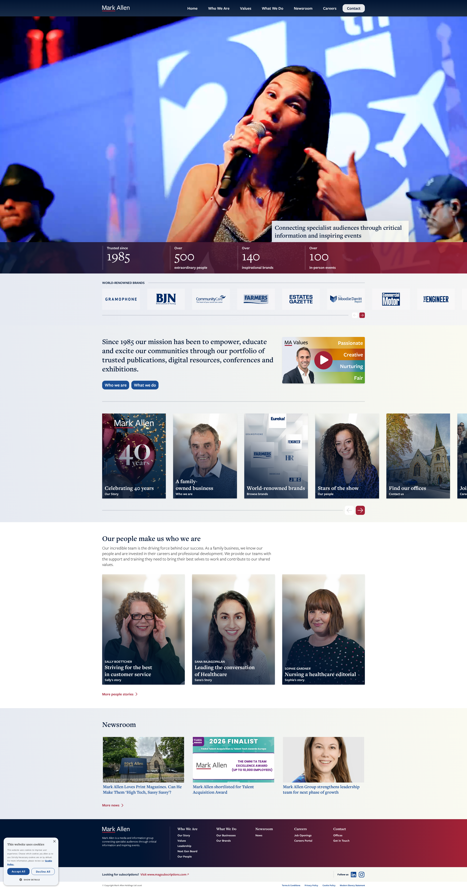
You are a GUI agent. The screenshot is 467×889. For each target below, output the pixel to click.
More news (110, 805)
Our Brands (223, 840)
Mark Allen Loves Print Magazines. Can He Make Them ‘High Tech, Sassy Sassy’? (142, 789)
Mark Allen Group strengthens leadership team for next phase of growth (321, 789)
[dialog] (31, 861)
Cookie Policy (329, 885)
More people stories (118, 694)
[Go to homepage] (116, 8)
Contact (353, 8)
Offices (337, 835)
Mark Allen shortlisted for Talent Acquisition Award (223, 789)
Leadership (184, 846)
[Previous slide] (355, 315)
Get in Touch (341, 840)
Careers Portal (303, 840)
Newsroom (303, 8)
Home (192, 8)
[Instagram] (361, 874)
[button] (31, 879)
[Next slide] (362, 315)
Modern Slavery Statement (352, 885)
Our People (184, 856)
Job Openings (303, 835)
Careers (329, 8)
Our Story (183, 835)
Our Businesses (226, 835)
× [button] (54, 841)
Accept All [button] (18, 871)
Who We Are (218, 8)
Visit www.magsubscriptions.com (163, 874)
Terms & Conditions (291, 885)
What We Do (272, 8)
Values (245, 8)
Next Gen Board (187, 851)
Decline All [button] (43, 871)
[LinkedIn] (353, 874)
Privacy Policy (311, 885)
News (258, 835)
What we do (145, 385)
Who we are (116, 385)
